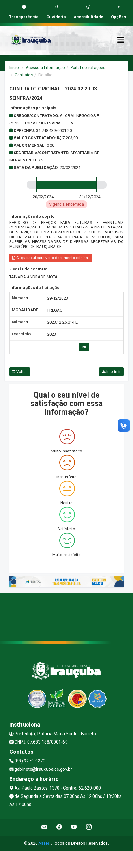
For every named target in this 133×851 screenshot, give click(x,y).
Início (14, 67)
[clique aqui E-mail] (44, 827)
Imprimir (113, 372)
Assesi (44, 843)
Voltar (21, 372)
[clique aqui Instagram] (89, 827)
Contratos (24, 75)
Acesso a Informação (45, 67)
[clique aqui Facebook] (59, 827)
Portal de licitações (88, 67)
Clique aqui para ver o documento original (52, 258)
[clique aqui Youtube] (74, 827)
